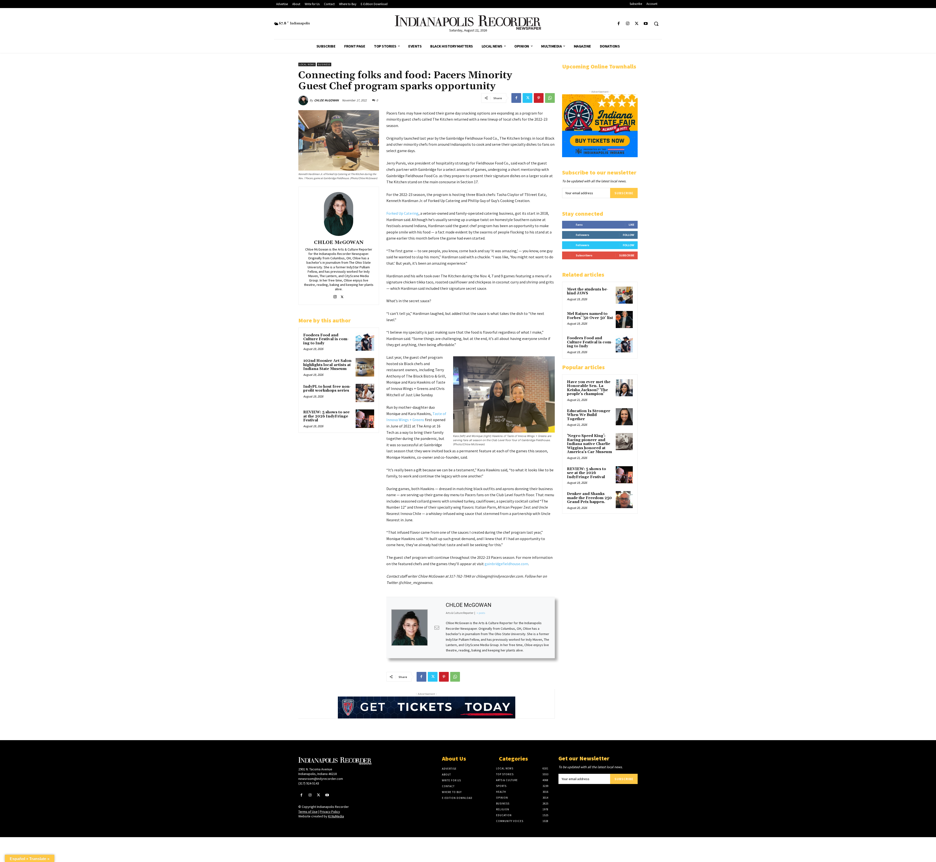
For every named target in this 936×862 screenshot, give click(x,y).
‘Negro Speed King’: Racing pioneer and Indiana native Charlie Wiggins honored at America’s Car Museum (589, 444)
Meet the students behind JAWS (587, 291)
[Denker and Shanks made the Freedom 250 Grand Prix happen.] (624, 499)
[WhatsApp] (550, 98)
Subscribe (623, 193)
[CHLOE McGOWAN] (304, 100)
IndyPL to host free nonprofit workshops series (327, 388)
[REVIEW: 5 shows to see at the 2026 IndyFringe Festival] (365, 418)
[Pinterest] (539, 98)
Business (324, 64)
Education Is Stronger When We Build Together (588, 415)
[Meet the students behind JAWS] (624, 295)
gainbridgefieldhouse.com (506, 563)
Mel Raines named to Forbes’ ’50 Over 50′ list (590, 315)
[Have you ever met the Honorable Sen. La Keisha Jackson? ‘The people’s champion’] (624, 387)
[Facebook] (618, 23)
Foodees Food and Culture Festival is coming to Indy (326, 339)
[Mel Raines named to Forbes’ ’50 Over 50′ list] (624, 319)
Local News (307, 64)
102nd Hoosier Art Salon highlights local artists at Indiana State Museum (327, 364)
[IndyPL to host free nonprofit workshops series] (365, 393)
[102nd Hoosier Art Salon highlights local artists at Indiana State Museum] (365, 367)
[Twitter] (637, 23)
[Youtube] (646, 23)
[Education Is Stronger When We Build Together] (624, 416)
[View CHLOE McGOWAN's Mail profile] (437, 627)
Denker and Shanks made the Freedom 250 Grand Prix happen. (589, 498)
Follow (628, 235)
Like (631, 224)
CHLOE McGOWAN (326, 100)
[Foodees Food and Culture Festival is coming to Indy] (365, 341)
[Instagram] (627, 23)
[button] (656, 23)
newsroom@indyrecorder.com (320, 778)
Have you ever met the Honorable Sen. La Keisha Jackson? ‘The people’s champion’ (588, 388)
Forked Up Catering (402, 213)
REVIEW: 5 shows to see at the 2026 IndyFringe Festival (326, 416)
